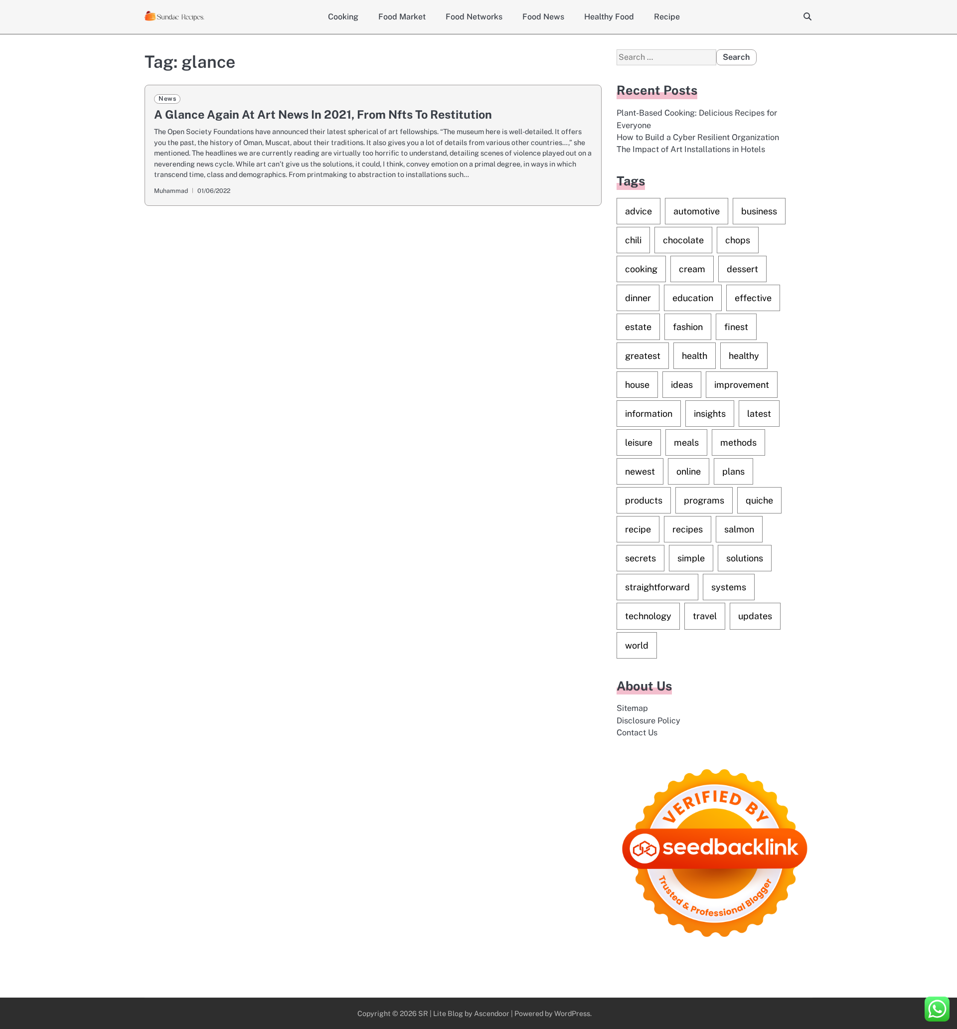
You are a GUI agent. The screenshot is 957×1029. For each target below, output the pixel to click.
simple (691, 558)
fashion (688, 327)
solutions (744, 558)
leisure (638, 442)
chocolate (683, 240)
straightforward (657, 587)
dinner (638, 298)
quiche (759, 500)
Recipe (667, 16)
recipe (638, 529)
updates (755, 616)
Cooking (343, 16)
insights (710, 413)
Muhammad (171, 190)
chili (633, 240)
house (637, 384)
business (759, 211)
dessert (742, 269)
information (648, 413)
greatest (642, 355)
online (688, 471)
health (694, 355)
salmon (739, 529)
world (636, 645)
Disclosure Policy (648, 720)
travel (705, 616)
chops (737, 240)
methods (738, 442)
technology (648, 616)
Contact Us (637, 732)
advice (638, 211)
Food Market (402, 16)
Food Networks (474, 16)
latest (759, 413)
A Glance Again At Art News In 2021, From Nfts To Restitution (323, 114)
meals (686, 442)
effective (753, 298)
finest (736, 327)
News (167, 98)
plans (733, 471)
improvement (741, 384)
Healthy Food (609, 16)
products (643, 500)
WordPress (572, 1013)
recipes (687, 529)
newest (640, 471)
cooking (641, 269)
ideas (682, 384)
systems (728, 587)
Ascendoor (491, 1013)
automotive (696, 211)
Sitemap (632, 708)
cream (692, 269)
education (692, 298)
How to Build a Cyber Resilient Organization (698, 137)
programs (704, 500)
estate (638, 327)
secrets (640, 558)
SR (423, 1013)
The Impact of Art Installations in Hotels (691, 149)
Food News (543, 16)
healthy (744, 355)
